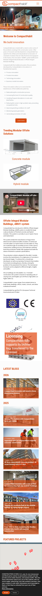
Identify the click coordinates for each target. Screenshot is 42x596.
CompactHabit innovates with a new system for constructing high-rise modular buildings (20, 485)
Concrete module (21, 158)
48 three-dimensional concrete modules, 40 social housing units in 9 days (20, 463)
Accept (6, 592)
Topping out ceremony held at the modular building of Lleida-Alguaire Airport (19, 506)
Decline (15, 592)
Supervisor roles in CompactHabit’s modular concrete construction (20, 442)
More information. (8, 589)
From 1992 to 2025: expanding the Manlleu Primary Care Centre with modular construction (19, 529)
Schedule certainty (7, 27)
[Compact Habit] (20, 3)
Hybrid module (21, 184)
